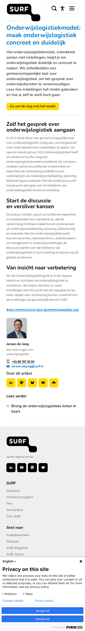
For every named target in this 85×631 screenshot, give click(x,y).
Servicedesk (14, 510)
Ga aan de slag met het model (32, 106)
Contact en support (19, 497)
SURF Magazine (17, 548)
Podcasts (12, 541)
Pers (9, 503)
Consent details (12, 600)
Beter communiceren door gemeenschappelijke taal (42, 310)
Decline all (42, 619)
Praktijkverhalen (17, 535)
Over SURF (13, 516)
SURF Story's (15, 554)
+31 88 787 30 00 (23, 361)
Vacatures (13, 490)
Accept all (42, 610)
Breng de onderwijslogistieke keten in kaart (43, 408)
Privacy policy (44, 600)
